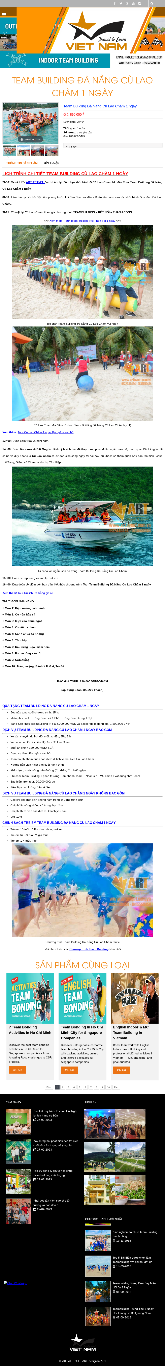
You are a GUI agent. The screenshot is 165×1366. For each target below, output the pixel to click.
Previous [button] (6, 154)
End (116, 1087)
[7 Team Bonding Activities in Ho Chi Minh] (30, 998)
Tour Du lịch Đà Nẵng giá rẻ (35, 593)
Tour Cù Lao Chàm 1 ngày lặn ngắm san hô (45, 432)
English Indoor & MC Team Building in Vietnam (131, 1032)
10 (108, 1087)
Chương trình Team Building (89, 949)
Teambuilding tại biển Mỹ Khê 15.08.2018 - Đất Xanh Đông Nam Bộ (134, 1313)
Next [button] (55, 154)
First (48, 1087)
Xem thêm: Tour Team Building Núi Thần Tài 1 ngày (82, 220)
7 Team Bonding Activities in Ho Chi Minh (30, 1030)
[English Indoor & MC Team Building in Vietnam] (135, 998)
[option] (30, 123)
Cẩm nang (13, 1102)
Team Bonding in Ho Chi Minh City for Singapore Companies (82, 1032)
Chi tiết (17, 1070)
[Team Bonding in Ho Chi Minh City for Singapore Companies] (83, 998)
